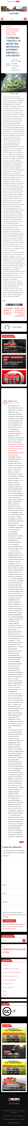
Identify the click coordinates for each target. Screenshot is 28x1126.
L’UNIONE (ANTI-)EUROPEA (11, 968)
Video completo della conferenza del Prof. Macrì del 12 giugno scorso (12, 1038)
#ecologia (14, 68)
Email (4, 893)
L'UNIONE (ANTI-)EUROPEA (10, 1082)
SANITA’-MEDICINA (8, 987)
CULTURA (13, 344)
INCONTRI (6, 357)
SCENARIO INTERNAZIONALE (14, 1122)
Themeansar (14, 1112)
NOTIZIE (8, 32)
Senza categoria (11, 34)
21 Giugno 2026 (9, 1040)
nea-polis (15, 59)
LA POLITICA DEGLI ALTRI (12, 31)
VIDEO (5, 359)
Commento (6, 855)
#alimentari (14, 63)
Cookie (14, 1116)
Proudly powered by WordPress (10, 1110)
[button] (22, 19)
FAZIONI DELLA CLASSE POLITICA (11, 1119)
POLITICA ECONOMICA (9, 980)
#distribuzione (15, 65)
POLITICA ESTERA (8, 983)
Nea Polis (14, 13)
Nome (5, 885)
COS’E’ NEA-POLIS (21, 1116)
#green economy (16, 70)
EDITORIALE (7, 1033)
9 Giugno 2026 (9, 1072)
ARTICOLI (8, 27)
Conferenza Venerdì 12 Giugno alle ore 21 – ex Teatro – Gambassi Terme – (14, 1071)
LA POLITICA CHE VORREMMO (11, 377)
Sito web (5, 902)
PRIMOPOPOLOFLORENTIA (14, 951)
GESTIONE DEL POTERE (12, 29)
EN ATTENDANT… (10, 379)
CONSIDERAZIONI (11, 1054)
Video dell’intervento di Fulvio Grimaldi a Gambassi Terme (13, 364)
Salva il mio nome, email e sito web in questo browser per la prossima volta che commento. (14, 915)
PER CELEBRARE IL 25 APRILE (12, 347)
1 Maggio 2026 (9, 1088)
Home (4, 1116)
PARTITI (14, 32)
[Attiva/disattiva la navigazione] (12, 19)
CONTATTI (9, 1116)
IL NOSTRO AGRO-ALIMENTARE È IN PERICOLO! (11, 1086)
